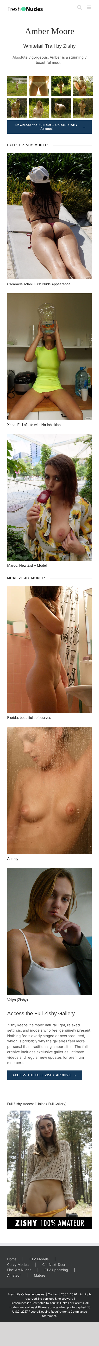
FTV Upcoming (56, 1270)
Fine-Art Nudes (19, 1270)
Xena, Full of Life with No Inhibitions (34, 425)
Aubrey (13, 859)
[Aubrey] (49, 790)
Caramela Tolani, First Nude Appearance (38, 284)
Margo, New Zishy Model (27, 565)
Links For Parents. (72, 1303)
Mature (39, 1275)
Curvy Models (18, 1264)
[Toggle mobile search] (79, 7)
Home (11, 1259)
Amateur (14, 1275)
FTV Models (39, 1259)
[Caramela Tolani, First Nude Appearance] (49, 216)
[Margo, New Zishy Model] (49, 497)
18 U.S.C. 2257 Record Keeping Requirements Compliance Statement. (51, 1311)
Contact (53, 1294)
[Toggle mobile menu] (89, 7)
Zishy (69, 46)
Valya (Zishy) (17, 1000)
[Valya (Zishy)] (49, 931)
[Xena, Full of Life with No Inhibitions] (49, 356)
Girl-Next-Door (53, 1264)
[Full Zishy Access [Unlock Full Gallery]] (49, 1170)
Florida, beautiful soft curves (29, 717)
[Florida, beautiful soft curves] (49, 649)
